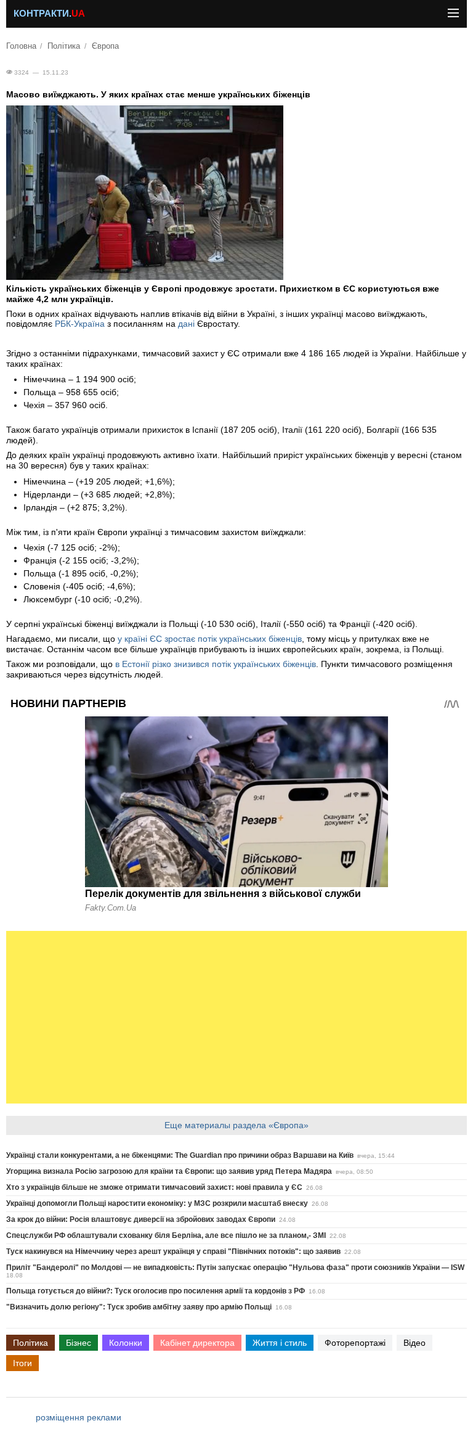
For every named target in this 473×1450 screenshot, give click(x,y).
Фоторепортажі (355, 1343)
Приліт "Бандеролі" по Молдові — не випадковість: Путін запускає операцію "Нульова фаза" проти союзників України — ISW (235, 1267)
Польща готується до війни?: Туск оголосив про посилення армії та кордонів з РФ (155, 1291)
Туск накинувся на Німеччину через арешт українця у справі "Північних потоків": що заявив (173, 1251)
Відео (414, 1343)
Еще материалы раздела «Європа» (236, 1125)
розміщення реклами (78, 1417)
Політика (63, 46)
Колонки (125, 1343)
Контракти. (49, 13)
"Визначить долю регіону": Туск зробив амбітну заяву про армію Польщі (139, 1307)
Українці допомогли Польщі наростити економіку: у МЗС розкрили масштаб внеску (157, 1203)
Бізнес (78, 1343)
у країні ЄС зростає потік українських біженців (210, 639)
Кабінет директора (197, 1343)
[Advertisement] (236, 1017)
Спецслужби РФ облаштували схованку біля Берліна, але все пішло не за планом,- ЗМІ (166, 1235)
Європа (105, 46)
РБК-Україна (80, 324)
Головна (21, 46)
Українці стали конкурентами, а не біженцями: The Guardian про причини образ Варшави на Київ (180, 1155)
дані (186, 324)
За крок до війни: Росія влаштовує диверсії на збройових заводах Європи (140, 1219)
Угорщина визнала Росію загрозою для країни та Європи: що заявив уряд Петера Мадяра (169, 1171)
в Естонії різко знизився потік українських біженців (215, 664)
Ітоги (22, 1363)
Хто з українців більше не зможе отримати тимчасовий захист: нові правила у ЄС (154, 1187)
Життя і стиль (280, 1343)
